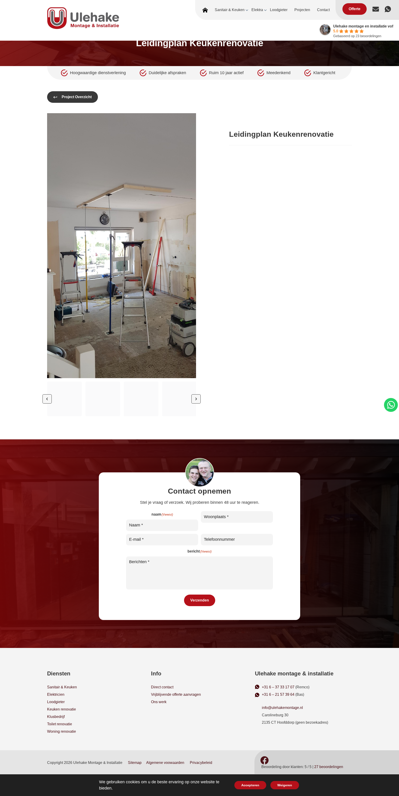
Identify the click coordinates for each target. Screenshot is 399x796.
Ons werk (158, 702)
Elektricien (55, 694)
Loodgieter (56, 702)
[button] (64, 399)
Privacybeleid (201, 763)
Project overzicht (77, 97)
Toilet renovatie (59, 724)
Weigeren (284, 785)
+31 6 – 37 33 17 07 (278, 687)
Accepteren (250, 785)
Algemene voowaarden (165, 763)
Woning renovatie (61, 731)
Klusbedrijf (56, 717)
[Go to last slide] (47, 399)
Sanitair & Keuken (62, 687)
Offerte (354, 9)
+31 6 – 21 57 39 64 (278, 694)
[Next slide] (196, 399)
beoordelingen (328, 767)
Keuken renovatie (61, 709)
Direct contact (162, 687)
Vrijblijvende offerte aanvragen (176, 694)
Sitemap (135, 763)
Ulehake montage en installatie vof (363, 26)
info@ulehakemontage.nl (282, 708)
